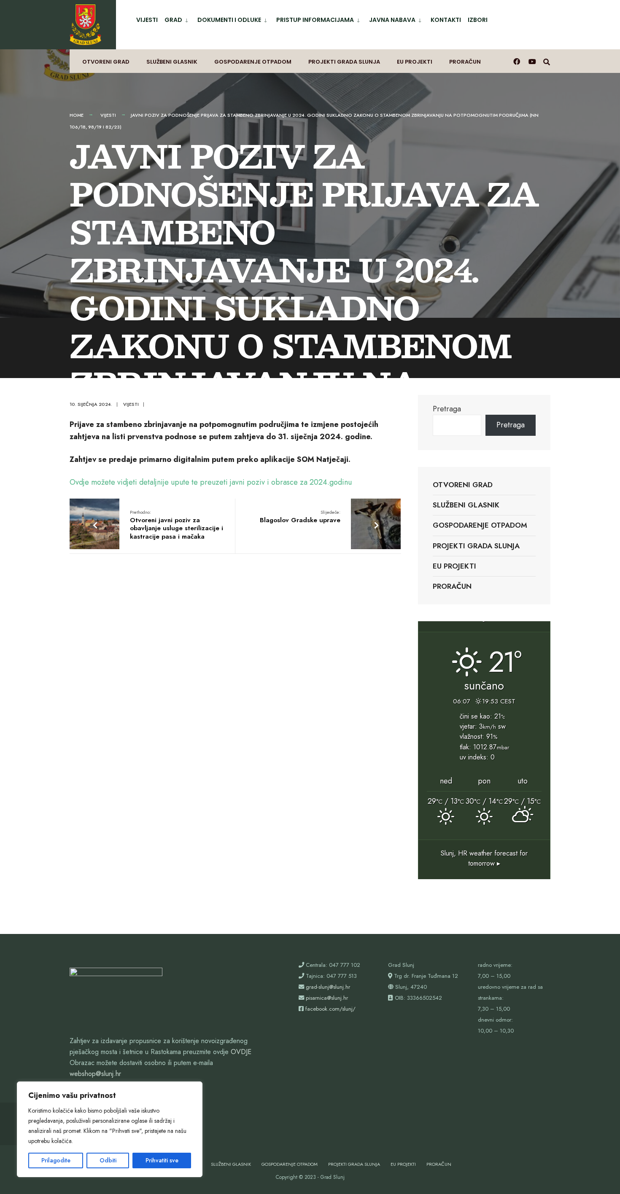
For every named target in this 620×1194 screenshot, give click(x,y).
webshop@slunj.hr (95, 1074)
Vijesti (147, 20)
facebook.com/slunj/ (330, 1009)
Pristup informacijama (315, 20)
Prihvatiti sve (162, 1160)
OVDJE (241, 1052)
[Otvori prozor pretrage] (546, 61)
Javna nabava (392, 20)
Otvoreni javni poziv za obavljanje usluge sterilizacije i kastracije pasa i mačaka (176, 525)
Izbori (478, 20)
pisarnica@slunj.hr (327, 998)
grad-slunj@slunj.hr (328, 987)
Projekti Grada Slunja (344, 62)
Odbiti (108, 1160)
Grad (173, 20)
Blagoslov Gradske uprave (300, 517)
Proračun (465, 62)
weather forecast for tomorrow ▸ (484, 858)
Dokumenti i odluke (229, 20)
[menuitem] (177, 18)
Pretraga (447, 408)
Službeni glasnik (171, 62)
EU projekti (414, 62)
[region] (109, 1129)
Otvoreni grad (105, 62)
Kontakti (446, 20)
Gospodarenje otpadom (252, 62)
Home (77, 115)
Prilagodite (55, 1160)
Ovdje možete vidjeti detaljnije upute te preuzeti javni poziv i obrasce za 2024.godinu (211, 482)
